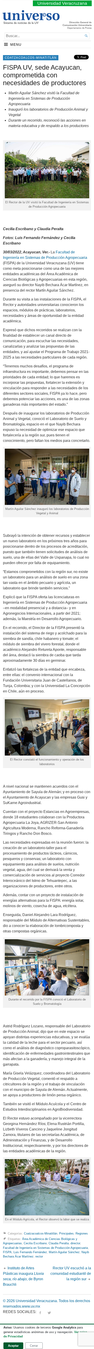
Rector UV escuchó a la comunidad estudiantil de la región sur (70, 1273)
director (75, 1243)
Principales (66, 1233)
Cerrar (34, 1345)
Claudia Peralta (59, 1243)
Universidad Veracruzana (62, 3)
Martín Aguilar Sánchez (64, 1252)
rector (39, 1256)
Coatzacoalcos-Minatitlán (31, 57)
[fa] (40, 1312)
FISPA (7, 1252)
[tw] (49, 1312)
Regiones (82, 1233)
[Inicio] (31, 22)
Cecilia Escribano (35, 1243)
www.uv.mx (31, 1306)
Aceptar (13, 1345)
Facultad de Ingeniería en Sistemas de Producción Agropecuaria (45, 1248)
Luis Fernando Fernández (30, 1252)
